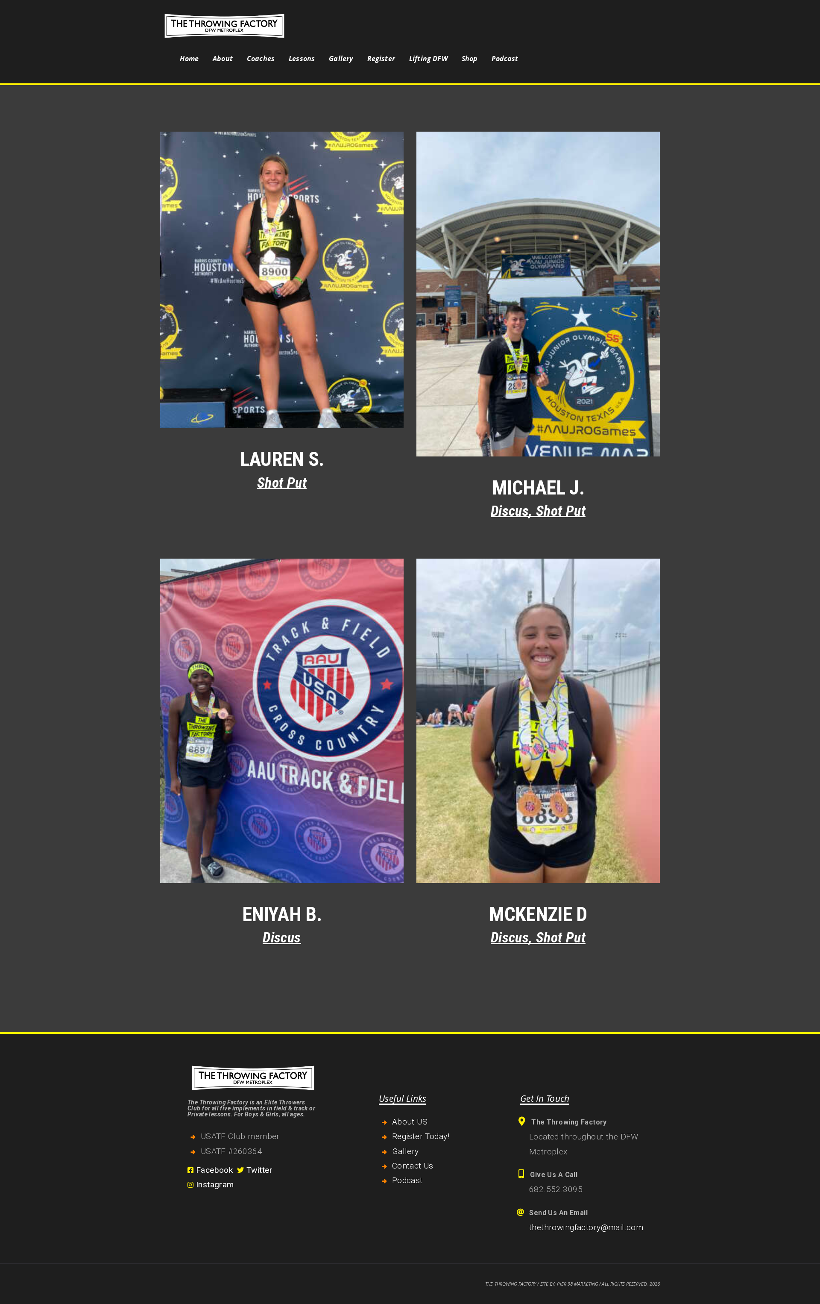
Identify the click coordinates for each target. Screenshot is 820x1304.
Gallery (405, 1151)
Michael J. (538, 487)
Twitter (258, 1170)
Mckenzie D (538, 914)
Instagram (213, 1184)
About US (410, 1122)
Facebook (213, 1170)
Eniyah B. (282, 914)
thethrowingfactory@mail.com (586, 1227)
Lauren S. (282, 459)
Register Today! (420, 1136)
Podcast (407, 1180)
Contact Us (412, 1166)
